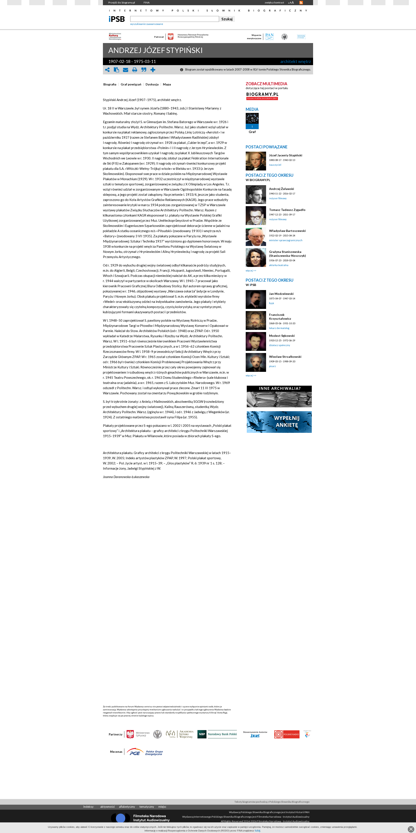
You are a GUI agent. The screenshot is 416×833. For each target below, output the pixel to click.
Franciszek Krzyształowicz (280, 316)
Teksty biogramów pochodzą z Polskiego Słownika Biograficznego (271, 801)
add (153, 69)
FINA (147, 2)
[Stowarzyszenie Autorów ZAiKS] (255, 734)
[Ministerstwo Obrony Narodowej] (157, 734)
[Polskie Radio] (287, 734)
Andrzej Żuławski (281, 189)
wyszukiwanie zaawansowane (146, 23)
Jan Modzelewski (281, 293)
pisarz (272, 366)
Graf (252, 132)
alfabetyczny (127, 806)
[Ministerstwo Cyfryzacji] (138, 734)
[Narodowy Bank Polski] (217, 734)
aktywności (107, 806)
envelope (125, 69)
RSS (301, 2)
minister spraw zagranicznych (285, 240)
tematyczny (146, 806)
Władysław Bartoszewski (287, 231)
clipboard (116, 69)
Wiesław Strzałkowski (285, 356)
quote (143, 69)
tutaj (257, 830)
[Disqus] (167, 539)
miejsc (162, 806)
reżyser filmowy (278, 198)
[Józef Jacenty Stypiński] (256, 161)
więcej (249, 270)
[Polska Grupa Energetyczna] (145, 751)
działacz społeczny (279, 345)
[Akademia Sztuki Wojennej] (180, 734)
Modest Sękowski (282, 335)
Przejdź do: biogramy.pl (121, 2)
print (134, 69)
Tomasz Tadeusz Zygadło (287, 210)
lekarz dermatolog (279, 328)
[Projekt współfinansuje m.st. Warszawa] (307, 734)
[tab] (111, 84)
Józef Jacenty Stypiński (285, 155)
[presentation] (109, 84)
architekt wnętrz (295, 61)
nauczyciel (275, 164)
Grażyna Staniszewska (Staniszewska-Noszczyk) (287, 253)
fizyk (271, 303)
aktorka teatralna (278, 265)
